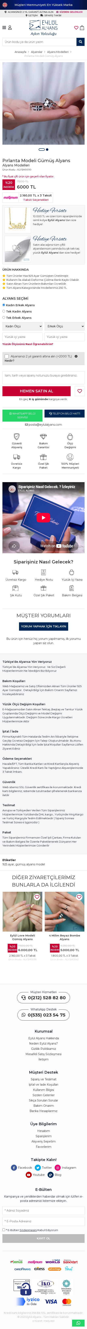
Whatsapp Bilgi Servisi (23, 415)
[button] (42, 149)
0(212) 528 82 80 (46, 997)
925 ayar (8, 864)
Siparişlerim (44, 1136)
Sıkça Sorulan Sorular (43, 1100)
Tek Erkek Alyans (19, 318)
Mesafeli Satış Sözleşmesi (43, 1054)
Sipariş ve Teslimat (43, 1079)
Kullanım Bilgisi (43, 1090)
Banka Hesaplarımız (43, 1111)
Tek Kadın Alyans (19, 311)
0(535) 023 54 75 (46, 1015)
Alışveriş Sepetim (44, 1141)
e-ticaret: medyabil (43, 1320)
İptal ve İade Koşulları (43, 1084)
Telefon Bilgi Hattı (66, 413)
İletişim (43, 1059)
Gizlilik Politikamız (43, 1049)
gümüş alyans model (30, 864)
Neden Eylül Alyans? (43, 1043)
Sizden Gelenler (44, 1095)
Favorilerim (43, 1147)
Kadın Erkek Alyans (20, 305)
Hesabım (43, 1131)
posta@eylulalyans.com (45, 424)
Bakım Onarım (43, 1106)
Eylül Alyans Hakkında (43, 1038)
